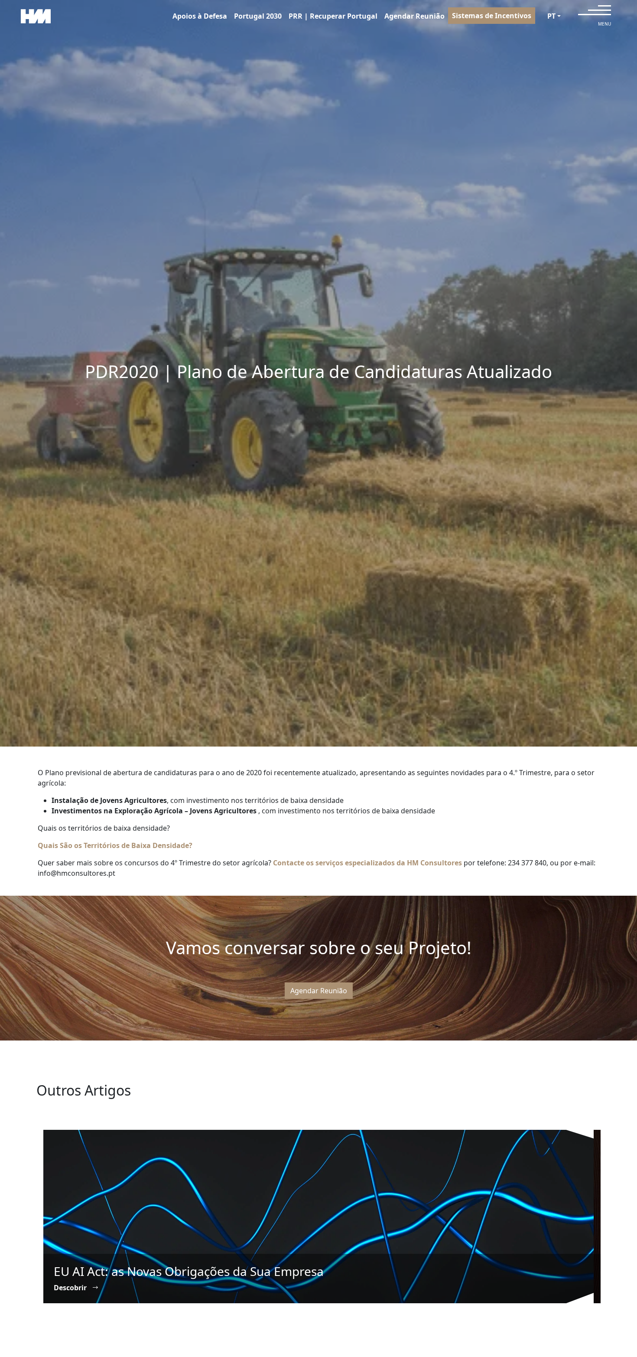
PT (551, 16)
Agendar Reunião (414, 16)
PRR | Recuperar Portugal (333, 16)
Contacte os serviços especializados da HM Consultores (367, 863)
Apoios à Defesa (199, 16)
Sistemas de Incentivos (491, 15)
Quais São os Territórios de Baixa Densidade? (115, 845)
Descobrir (71, 1287)
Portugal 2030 (258, 16)
